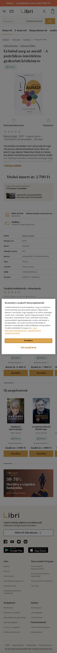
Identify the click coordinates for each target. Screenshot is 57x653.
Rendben (28, 341)
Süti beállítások (28, 347)
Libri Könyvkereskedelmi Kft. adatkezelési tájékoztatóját (23, 330)
